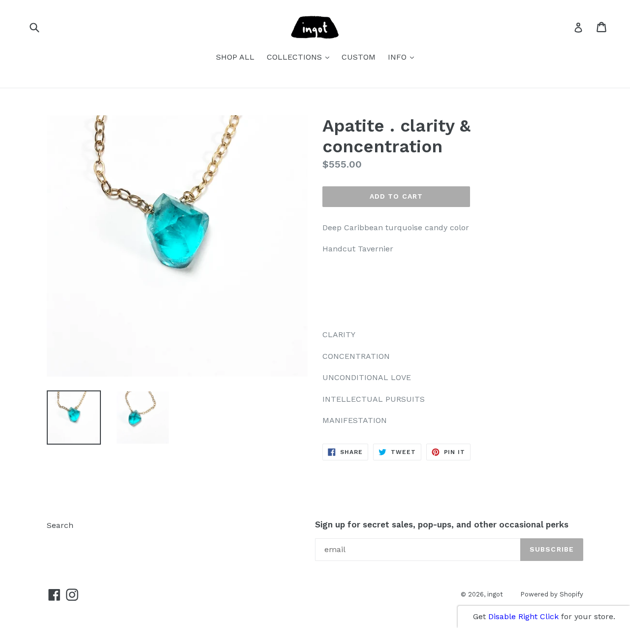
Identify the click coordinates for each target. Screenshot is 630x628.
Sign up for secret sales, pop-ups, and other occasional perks (441, 524)
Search (60, 525)
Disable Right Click (523, 616)
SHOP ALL (235, 57)
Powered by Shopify (551, 594)
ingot (495, 594)
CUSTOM (359, 57)
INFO (403, 57)
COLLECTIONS (300, 57)
